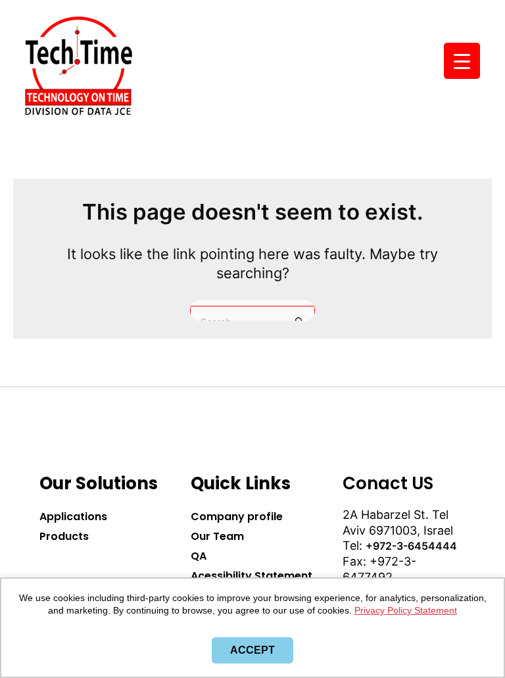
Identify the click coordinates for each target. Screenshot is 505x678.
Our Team (217, 536)
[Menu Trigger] (462, 61)
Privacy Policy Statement (405, 610)
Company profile (237, 516)
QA (198, 556)
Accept (252, 650)
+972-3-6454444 (411, 545)
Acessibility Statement (251, 575)
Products (64, 536)
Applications (73, 516)
